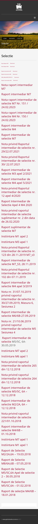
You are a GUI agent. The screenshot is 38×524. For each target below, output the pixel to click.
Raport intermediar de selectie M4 (15, 127)
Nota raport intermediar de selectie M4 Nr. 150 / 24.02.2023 (19, 116)
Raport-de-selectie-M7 (6, 71)
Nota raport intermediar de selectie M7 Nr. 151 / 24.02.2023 (19, 103)
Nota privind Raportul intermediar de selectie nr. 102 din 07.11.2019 (18, 273)
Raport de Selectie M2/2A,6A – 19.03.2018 (16, 452)
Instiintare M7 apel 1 (14, 439)
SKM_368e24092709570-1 (7, 77)
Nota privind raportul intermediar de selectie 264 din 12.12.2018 (19, 378)
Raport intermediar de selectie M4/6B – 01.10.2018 (15, 430)
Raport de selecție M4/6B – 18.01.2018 (18, 493)
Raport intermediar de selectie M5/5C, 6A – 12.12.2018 (15, 391)
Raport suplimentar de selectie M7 (15, 229)
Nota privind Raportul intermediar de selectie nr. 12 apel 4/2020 (18, 192)
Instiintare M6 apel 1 (14, 356)
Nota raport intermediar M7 (17, 86)
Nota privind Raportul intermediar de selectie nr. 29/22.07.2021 (18, 147)
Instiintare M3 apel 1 (14, 242)
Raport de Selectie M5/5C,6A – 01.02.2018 (16, 483)
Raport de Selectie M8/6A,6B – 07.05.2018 (16, 461)
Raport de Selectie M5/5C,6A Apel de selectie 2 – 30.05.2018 (18, 472)
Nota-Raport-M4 (4, 66)
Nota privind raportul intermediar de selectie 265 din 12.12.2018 (19, 365)
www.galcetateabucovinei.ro (10, 519)
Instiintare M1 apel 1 (14, 445)
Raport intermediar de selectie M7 (15, 136)
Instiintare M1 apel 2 (14, 236)
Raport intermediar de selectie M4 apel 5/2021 (16, 181)
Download (12, 63)
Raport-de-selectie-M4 (6, 74)
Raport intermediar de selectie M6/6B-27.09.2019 (18, 314)
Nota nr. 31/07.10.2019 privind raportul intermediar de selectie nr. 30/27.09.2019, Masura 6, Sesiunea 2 (18, 299)
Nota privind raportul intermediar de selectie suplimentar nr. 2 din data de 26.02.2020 (18, 216)
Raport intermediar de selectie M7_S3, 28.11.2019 (18, 262)
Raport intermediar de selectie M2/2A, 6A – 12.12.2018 (15, 404)
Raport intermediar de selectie (16, 339)
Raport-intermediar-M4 (6, 80)
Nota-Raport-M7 (4, 63)
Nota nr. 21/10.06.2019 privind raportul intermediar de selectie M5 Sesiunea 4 (18, 326)
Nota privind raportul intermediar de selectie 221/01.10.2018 (16, 417)
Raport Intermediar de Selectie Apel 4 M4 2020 (16, 203)
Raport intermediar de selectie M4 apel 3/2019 (16, 284)
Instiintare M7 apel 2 (14, 351)
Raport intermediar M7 (16, 94)
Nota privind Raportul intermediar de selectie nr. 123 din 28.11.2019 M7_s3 (18, 251)
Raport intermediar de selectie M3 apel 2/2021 (16, 171)
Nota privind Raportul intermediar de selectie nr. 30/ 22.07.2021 (18, 160)
